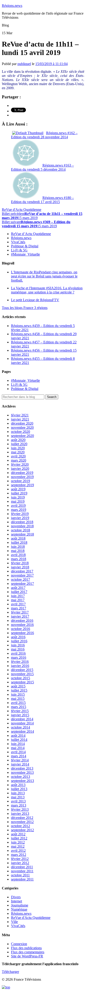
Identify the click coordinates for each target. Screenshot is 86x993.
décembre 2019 (22, 473)
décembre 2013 (22, 768)
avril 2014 (18, 752)
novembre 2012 (22, 822)
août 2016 (18, 637)
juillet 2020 (19, 444)
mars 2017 (18, 608)
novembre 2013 (22, 772)
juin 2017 (18, 596)
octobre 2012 (20, 826)
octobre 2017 (20, 579)
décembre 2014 (22, 719)
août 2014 (18, 735)
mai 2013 (18, 797)
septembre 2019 (22, 485)
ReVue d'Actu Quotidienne (21, 210)
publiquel (24, 64)
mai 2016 (18, 649)
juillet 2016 (19, 641)
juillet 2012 (19, 838)
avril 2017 (18, 604)
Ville (14, 922)
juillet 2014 (19, 740)
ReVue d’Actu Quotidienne (31, 234)
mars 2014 (18, 756)
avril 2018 (18, 555)
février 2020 (20, 464)
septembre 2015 (22, 682)
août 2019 (18, 489)
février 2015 (20, 711)
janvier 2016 (20, 666)
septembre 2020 (22, 436)
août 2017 (18, 588)
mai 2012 (18, 846)
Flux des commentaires (27, 952)
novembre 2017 (22, 575)
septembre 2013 (22, 781)
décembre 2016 (22, 620)
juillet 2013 (19, 789)
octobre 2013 (20, 777)
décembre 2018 (22, 522)
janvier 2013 (20, 813)
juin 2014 (18, 744)
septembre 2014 (22, 731)
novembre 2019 (22, 477)
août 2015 (18, 686)
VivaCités (18, 242)
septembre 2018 (22, 534)
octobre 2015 (20, 678)
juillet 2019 (19, 493)
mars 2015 (18, 707)
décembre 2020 (22, 423)
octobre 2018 (20, 530)
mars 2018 (18, 559)
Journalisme (19, 905)
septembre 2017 (22, 583)
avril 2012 (18, 850)
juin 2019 (18, 497)
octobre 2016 (20, 629)
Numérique (19, 909)
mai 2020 (18, 452)
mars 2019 (18, 510)
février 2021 (20, 415)
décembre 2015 (22, 670)
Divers (16, 897)
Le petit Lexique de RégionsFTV (35, 300)
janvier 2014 (20, 764)
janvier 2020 (20, 468)
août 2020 (18, 440)
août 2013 (18, 785)
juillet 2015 (19, 690)
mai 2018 (18, 551)
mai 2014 (18, 748)
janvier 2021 (20, 419)
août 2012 (18, 834)
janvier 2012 (20, 863)
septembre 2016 (22, 633)
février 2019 (20, 514)
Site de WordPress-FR (27, 956)
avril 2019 (18, 505)
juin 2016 (18, 645)
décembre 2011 (22, 867)
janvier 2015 (20, 715)
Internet (16, 901)
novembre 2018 (22, 526)
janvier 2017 (20, 616)
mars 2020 (18, 460)
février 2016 (20, 662)
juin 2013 (18, 793)
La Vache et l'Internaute (47, 290)
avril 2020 (18, 456)
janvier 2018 (20, 567)
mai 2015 (18, 698)
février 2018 (20, 563)
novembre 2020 (22, 427)
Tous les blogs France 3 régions (24, 308)
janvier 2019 (20, 518)
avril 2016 (18, 653)
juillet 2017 (19, 592)
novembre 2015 (22, 674)
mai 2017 (18, 600)
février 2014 (20, 760)
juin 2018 (18, 547)
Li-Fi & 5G (19, 250)
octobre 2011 (20, 875)
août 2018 (18, 538)
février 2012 (20, 859)
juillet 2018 (19, 542)
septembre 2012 (22, 830)
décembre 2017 (22, 571)
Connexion (19, 944)
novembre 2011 (22, 871)
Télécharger (10, 972)
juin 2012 (18, 842)
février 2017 (20, 612)
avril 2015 (18, 703)
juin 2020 (18, 448)
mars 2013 (18, 805)
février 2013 (20, 809)
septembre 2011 (22, 879)
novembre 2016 (22, 625)
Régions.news (12, 6)
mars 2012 (18, 855)
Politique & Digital (24, 246)
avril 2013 (18, 801)
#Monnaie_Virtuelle (25, 254)
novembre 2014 (22, 723)
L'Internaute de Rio (44, 276)
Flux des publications (26, 948)
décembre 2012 (22, 818)
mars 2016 (18, 657)
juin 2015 (18, 694)
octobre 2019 (20, 481)
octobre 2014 (20, 727)
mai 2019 (18, 501)
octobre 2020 (20, 432)
